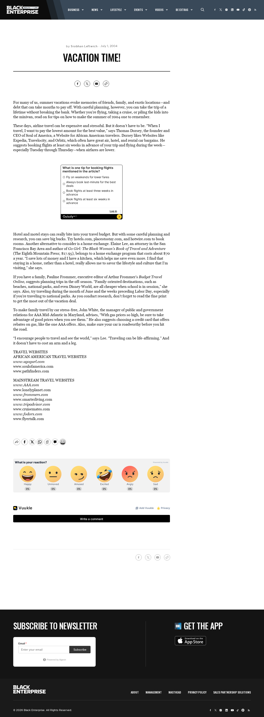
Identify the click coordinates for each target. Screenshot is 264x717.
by (81, 46)
